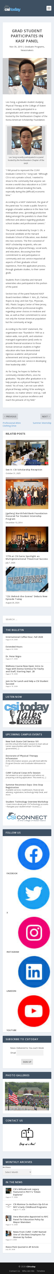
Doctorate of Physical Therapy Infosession (22, 757)
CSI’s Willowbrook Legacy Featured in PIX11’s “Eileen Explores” (26, 1192)
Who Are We (28, 1271)
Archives (7, 1167)
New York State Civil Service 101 (22, 741)
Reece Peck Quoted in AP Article (22, 1246)
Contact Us (14, 1271)
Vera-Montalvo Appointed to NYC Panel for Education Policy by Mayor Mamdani (30, 1219)
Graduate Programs (34, 46)
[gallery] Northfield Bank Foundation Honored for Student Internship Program (26, 516)
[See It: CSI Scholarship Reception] (27, 452)
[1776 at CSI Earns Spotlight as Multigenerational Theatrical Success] (27, 539)
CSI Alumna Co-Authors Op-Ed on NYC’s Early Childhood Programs (30, 1205)
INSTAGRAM (13, 951)
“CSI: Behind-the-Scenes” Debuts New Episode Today (26, 597)
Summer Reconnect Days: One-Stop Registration (24, 786)
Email (13, 1052)
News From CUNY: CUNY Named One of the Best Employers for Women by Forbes (29, 1234)
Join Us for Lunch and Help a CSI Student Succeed (27, 682)
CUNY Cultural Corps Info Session (23, 772)
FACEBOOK (12, 873)
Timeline (41, 1271)
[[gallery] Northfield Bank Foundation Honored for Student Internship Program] (27, 493)
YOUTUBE (11, 1030)
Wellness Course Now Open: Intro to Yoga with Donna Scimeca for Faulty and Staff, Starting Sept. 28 (25, 669)
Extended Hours (14, 646)
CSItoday (30, 1266)
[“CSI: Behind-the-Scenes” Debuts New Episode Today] (27, 579)
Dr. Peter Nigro (13, 656)
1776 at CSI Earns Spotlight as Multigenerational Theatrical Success (27, 557)
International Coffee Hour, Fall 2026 (24, 637)
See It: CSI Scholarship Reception (24, 469)
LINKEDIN (11, 991)
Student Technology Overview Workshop (27, 801)
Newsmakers (27, 50)
